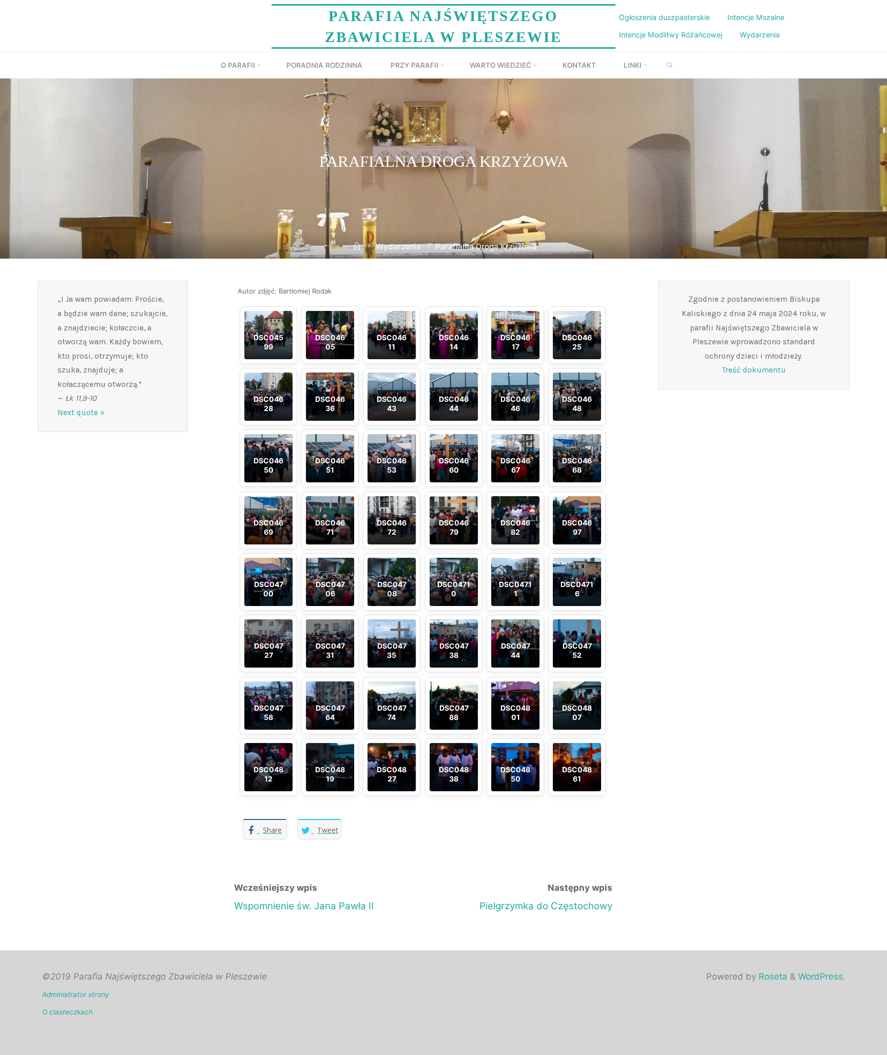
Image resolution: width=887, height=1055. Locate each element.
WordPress (820, 976)
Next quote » (81, 412)
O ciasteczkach (67, 1012)
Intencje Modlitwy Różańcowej (670, 34)
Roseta (771, 976)
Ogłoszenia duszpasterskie (664, 17)
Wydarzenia (760, 34)
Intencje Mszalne (755, 17)
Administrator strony (75, 994)
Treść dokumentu (754, 370)
